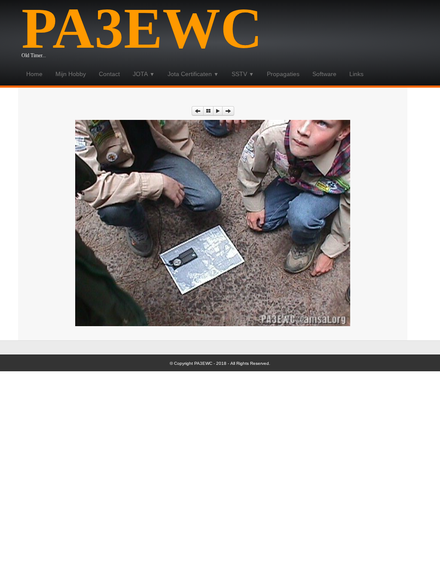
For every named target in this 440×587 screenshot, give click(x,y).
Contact (109, 73)
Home (34, 73)
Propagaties (283, 73)
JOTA (144, 73)
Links (356, 73)
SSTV (243, 73)
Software (324, 73)
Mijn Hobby (70, 73)
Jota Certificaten (193, 73)
